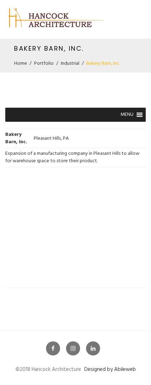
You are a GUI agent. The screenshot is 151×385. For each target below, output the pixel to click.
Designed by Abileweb (110, 369)
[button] (126, 115)
